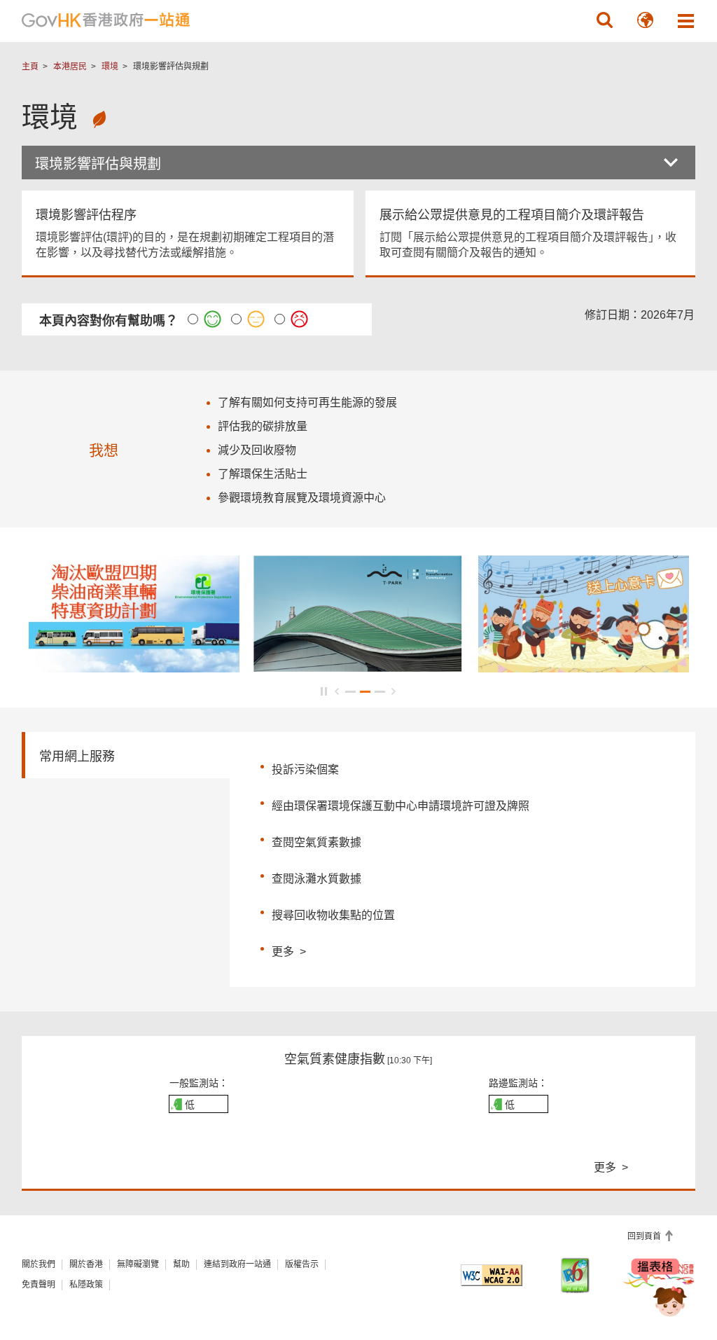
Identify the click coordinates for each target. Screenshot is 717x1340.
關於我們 (38, 1264)
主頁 (30, 66)
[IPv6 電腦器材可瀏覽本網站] (575, 1275)
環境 (110, 66)
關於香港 (86, 1264)
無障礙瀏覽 (138, 1264)
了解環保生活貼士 (262, 474)
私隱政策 (86, 1285)
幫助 (181, 1264)
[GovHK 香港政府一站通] (106, 20)
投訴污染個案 (305, 769)
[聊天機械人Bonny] (659, 1289)
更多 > (289, 950)
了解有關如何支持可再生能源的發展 (307, 402)
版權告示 (302, 1264)
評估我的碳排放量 (262, 426)
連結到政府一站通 (237, 1264)
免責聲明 (38, 1285)
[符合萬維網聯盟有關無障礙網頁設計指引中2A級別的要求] (491, 1275)
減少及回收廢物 (257, 450)
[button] (604, 20)
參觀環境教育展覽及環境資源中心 (302, 498)
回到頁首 (645, 1236)
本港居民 (70, 66)
